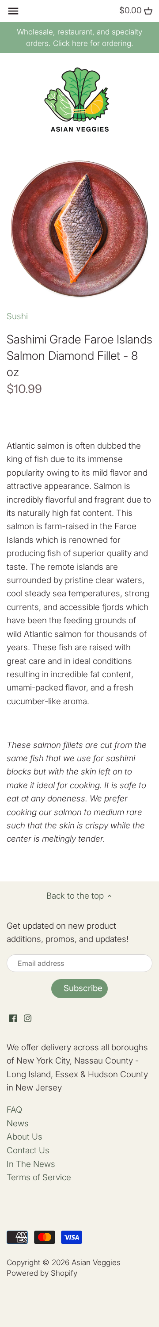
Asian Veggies (96, 1262)
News (18, 1123)
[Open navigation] (13, 11)
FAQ (14, 1110)
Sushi (17, 316)
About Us (24, 1137)
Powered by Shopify (42, 1272)
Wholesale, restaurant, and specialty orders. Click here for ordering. (79, 37)
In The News (31, 1164)
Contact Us (28, 1150)
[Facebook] (13, 1018)
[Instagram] (27, 1018)
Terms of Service (39, 1177)
